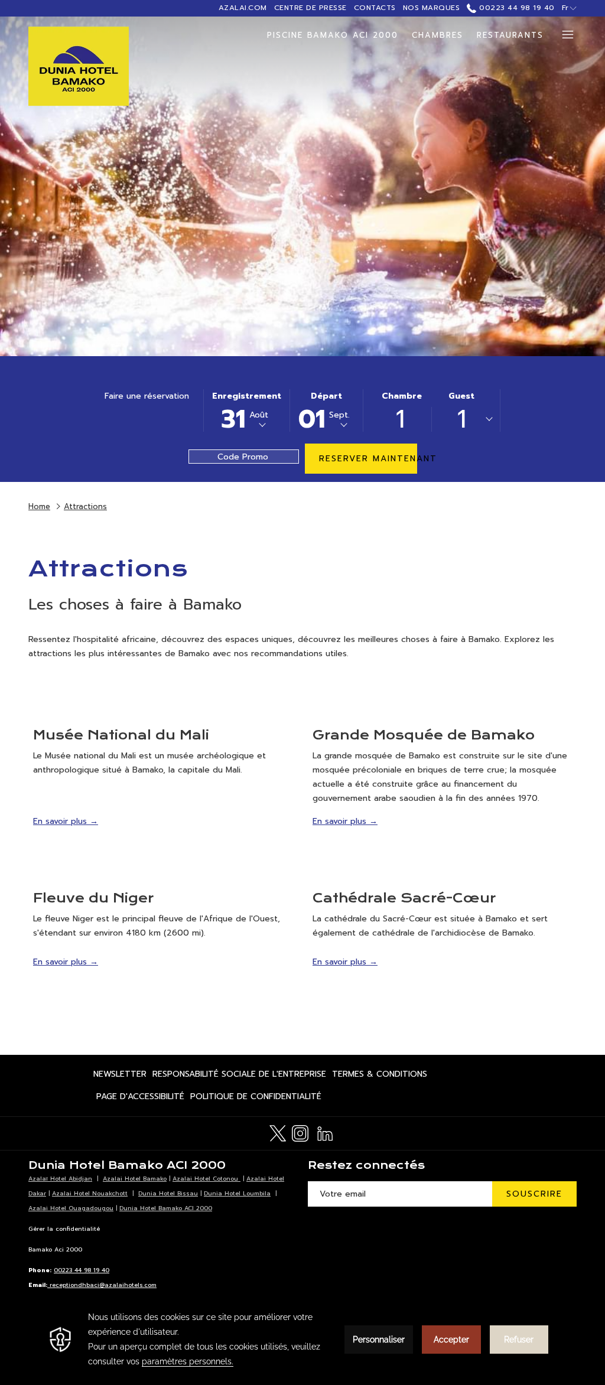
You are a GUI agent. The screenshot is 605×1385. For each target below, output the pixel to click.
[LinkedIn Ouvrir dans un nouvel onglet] (325, 1132)
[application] (302, 1339)
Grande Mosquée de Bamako (424, 735)
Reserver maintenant (368, 458)
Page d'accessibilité (140, 1099)
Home (39, 506)
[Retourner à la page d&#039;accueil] (78, 67)
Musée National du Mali (121, 735)
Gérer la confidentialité (64, 1228)
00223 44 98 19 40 (515, 7)
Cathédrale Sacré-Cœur (404, 898)
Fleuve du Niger (93, 898)
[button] (246, 410)
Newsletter (120, 1076)
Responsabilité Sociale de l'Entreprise (239, 1076)
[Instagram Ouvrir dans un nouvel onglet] (300, 1132)
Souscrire (534, 1194)
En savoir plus (61, 821)
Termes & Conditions (379, 1076)
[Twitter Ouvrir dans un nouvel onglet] (277, 1132)
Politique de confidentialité (255, 1099)
